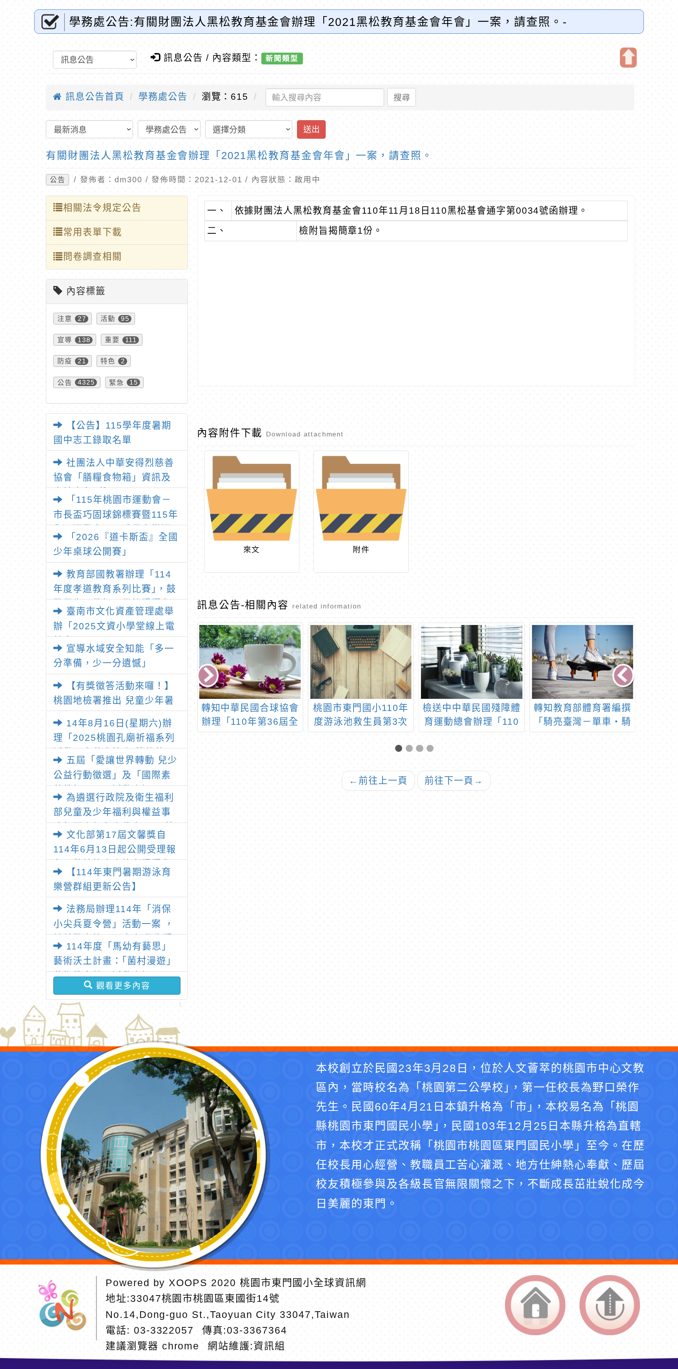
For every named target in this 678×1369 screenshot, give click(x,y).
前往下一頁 (454, 780)
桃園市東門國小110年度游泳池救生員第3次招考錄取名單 (360, 721)
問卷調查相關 (92, 256)
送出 (311, 129)
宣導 (64, 340)
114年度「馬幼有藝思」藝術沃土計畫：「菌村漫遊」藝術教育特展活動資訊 (114, 961)
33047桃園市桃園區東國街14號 (205, 1298)
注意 (64, 319)
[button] (400, 749)
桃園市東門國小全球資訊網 (303, 1282)
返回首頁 (535, 1305)
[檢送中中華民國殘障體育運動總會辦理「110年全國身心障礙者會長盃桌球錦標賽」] (472, 662)
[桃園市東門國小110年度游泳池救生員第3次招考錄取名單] (361, 662)
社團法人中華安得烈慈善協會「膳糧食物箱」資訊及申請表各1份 (113, 477)
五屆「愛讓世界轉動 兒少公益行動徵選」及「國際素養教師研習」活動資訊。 (115, 775)
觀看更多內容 (121, 985)
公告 (58, 180)
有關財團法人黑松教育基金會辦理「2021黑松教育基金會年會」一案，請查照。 (239, 155)
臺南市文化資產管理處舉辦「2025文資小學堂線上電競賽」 (114, 626)
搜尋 (402, 97)
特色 (107, 361)
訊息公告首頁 (93, 97)
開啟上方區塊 (628, 58)
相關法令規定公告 (102, 208)
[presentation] (208, 676)
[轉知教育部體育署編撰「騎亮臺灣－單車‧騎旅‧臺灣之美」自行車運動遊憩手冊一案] (582, 662)
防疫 (64, 361)
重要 (112, 340)
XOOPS (188, 1282)
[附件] (361, 498)
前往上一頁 (378, 780)
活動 (107, 319)
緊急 (116, 382)
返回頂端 (610, 1305)
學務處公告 (163, 97)
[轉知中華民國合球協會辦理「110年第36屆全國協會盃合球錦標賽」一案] (250, 662)
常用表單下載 (92, 232)
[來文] (251, 498)
